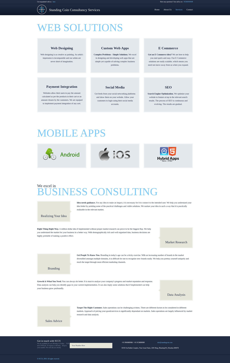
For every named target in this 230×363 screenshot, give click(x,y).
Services (179, 10)
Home (157, 10)
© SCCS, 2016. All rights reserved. (48, 359)
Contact (189, 10)
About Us (168, 10)
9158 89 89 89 (188, 2)
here (53, 2)
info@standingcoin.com (164, 342)
